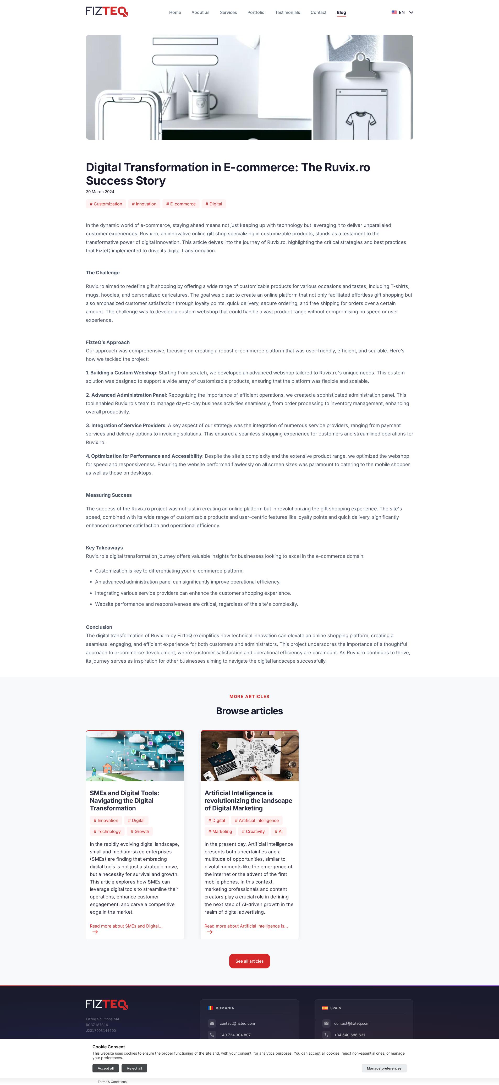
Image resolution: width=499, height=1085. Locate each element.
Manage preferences (384, 1068)
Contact (318, 12)
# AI (279, 831)
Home (175, 12)
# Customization (106, 203)
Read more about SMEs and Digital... (126, 926)
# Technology (107, 831)
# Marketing (220, 831)
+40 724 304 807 (235, 1035)
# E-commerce (181, 203)
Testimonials (287, 12)
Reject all (134, 1068)
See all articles (249, 961)
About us (200, 12)
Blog (341, 12)
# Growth (140, 831)
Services (228, 12)
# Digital (214, 203)
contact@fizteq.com (237, 1023)
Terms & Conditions (112, 1082)
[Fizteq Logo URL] (107, 12)
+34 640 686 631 (349, 1035)
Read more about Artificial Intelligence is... (246, 926)
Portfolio (256, 12)
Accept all (106, 1068)
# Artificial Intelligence (257, 820)
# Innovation (144, 203)
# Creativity (253, 831)
